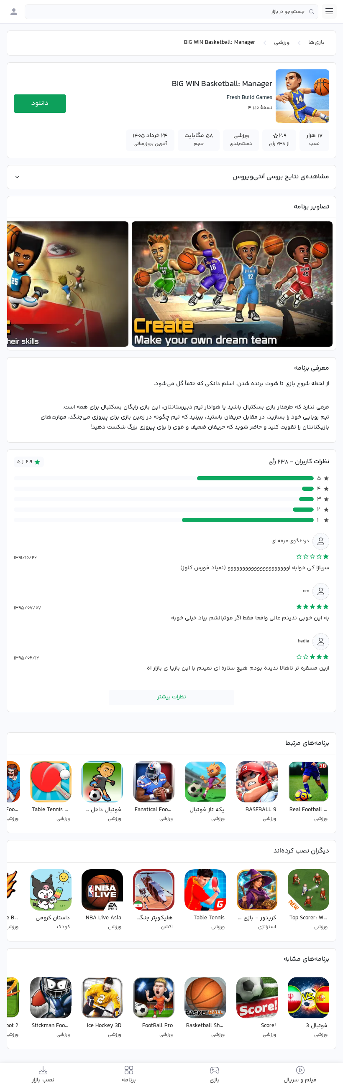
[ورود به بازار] (13, 11)
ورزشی (281, 42)
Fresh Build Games (249, 97)
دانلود (40, 103)
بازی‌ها (316, 42)
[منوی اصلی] (329, 11)
